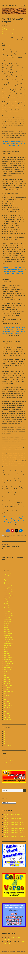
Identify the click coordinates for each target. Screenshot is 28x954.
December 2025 (8, 590)
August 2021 (7, 693)
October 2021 (7, 689)
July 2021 (6, 695)
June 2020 (6, 709)
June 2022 (6, 673)
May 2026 (6, 580)
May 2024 (6, 627)
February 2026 (8, 586)
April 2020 (6, 713)
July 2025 (6, 599)
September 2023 (8, 643)
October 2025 (7, 593)
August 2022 (7, 669)
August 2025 (7, 597)
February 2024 (8, 633)
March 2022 (7, 679)
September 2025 (8, 595)
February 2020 (8, 717)
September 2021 (8, 691)
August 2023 (7, 645)
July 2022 (6, 671)
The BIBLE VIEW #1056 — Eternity (13, 830)
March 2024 (7, 631)
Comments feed (8, 761)
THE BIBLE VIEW (9, 5)
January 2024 (7, 635)
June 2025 (6, 601)
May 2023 (6, 651)
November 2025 (8, 591)
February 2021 (8, 705)
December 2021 (8, 685)
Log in (5, 757)
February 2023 (8, 657)
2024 (5, 739)
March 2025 (7, 607)
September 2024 (8, 619)
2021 (17, 535)
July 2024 (6, 623)
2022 (5, 735)
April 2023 (6, 653)
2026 (5, 743)
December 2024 (8, 613)
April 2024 (6, 629)
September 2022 (8, 667)
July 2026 (6, 576)
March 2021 (7, 703)
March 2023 (7, 655)
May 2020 (6, 711)
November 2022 (8, 663)
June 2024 (6, 625)
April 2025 (6, 605)
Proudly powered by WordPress (18, 951)
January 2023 (7, 659)
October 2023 (7, 641)
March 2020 (7, 715)
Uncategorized (8, 745)
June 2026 (6, 578)
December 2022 (8, 661)
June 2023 (6, 649)
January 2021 (7, 707)
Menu (23, 5)
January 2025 (7, 611)
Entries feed (7, 759)
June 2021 (6, 697)
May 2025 (6, 603)
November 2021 (8, 687)
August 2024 (7, 621)
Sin (10, 536)
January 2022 (7, 683)
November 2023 (8, 639)
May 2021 (6, 699)
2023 (5, 737)
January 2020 (7, 719)
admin (5, 535)
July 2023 (6, 647)
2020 (5, 731)
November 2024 (8, 615)
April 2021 (6, 701)
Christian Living (6, 536)
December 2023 (8, 637)
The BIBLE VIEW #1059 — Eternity (13, 822)
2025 (5, 741)
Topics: (4, 799)
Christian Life (22, 535)
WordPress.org (8, 763)
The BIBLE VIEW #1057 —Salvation (14, 828)
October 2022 (7, 665)
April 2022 (6, 677)
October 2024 (7, 617)
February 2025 (8, 609)
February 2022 (8, 681)
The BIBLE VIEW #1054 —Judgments (14, 836)
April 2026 (7, 582)
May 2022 (6, 675)
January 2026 (7, 588)
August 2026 (7, 574)
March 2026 (7, 584)
